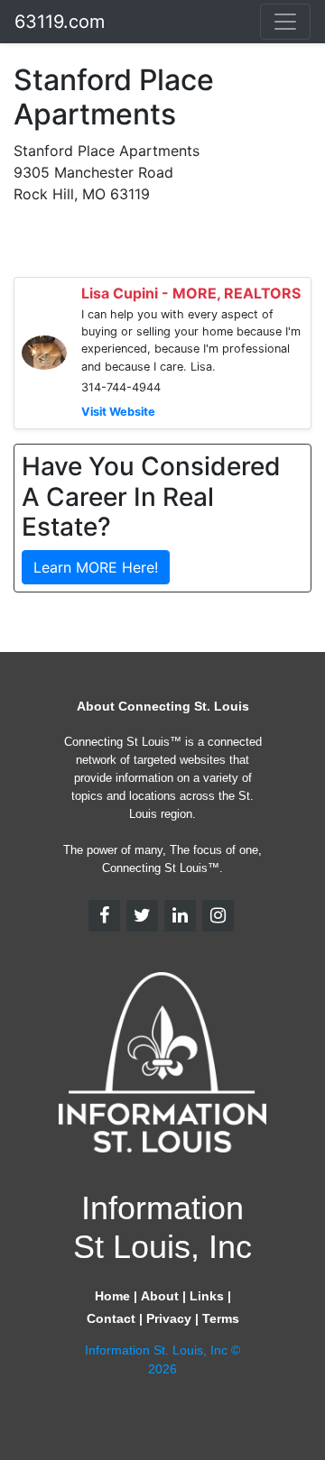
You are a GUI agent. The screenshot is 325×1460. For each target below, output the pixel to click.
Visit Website (118, 411)
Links (207, 1296)
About (160, 1296)
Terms (220, 1318)
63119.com (59, 21)
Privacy (168, 1318)
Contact (111, 1318)
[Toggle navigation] (285, 22)
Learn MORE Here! (95, 567)
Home (112, 1296)
